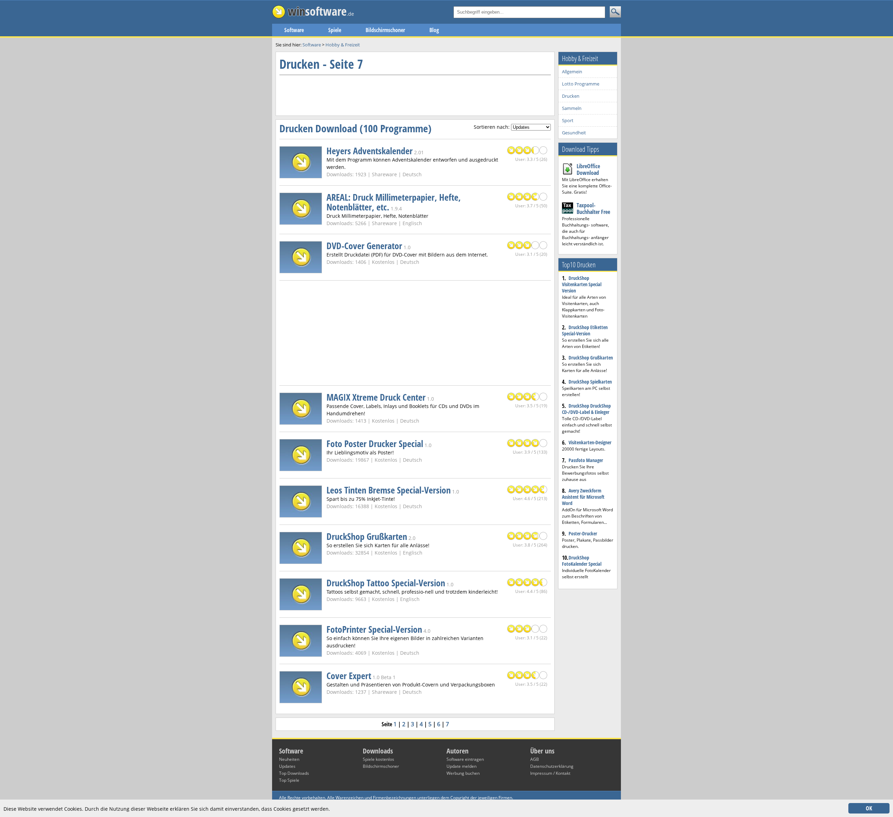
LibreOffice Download (588, 169)
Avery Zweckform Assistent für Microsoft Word (583, 496)
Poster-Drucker (583, 533)
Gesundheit (574, 132)
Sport (567, 120)
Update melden (461, 766)
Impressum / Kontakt (550, 773)
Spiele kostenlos (378, 759)
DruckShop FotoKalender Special (581, 560)
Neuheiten (289, 759)
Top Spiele (289, 780)
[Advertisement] (406, 94)
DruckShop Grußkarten (591, 357)
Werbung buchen (463, 773)
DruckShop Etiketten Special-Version (585, 330)
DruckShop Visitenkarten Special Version (581, 284)
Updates (287, 766)
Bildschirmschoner (385, 30)
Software (294, 30)
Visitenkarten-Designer (590, 442)
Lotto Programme (580, 84)
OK (869, 808)
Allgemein (572, 71)
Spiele (334, 30)
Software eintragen (465, 759)
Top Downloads (294, 773)
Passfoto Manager (586, 460)
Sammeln (571, 108)
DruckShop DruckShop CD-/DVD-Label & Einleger (586, 408)
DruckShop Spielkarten (590, 381)
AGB (534, 759)
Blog (434, 30)
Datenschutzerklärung (551, 766)
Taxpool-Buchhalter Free (593, 208)
